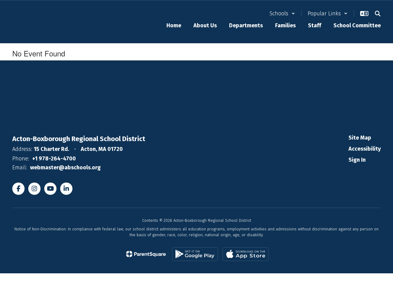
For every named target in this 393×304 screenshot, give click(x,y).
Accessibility (364, 148)
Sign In (357, 159)
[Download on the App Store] (246, 254)
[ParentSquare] (146, 254)
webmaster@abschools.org (65, 167)
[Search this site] (378, 13)
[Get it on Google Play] (195, 254)
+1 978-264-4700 (54, 158)
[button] (282, 13)
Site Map (359, 137)
